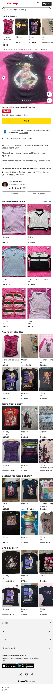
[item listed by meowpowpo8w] (29, 595)
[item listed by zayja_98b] (11, 562)
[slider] (26, 77)
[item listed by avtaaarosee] (29, 346)
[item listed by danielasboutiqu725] (29, 562)
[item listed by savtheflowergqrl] (29, 490)
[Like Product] (11, 21)
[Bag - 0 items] (38, 3)
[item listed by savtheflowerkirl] (11, 451)
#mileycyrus (34, 168)
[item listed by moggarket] (11, 595)
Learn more (23, 133)
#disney (6, 168)
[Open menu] (4, 3)
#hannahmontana (19, 168)
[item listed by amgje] (11, 346)
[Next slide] (49, 78)
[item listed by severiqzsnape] (11, 523)
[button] (30, 187)
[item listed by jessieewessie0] (29, 451)
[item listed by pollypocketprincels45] (29, 379)
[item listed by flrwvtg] (11, 490)
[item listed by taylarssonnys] (11, 379)
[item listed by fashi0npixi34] (29, 523)
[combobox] (26, 9)
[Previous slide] (3, 78)
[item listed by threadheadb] (29, 418)
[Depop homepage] (12, 3)
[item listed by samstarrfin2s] (11, 418)
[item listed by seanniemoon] (14, 219)
